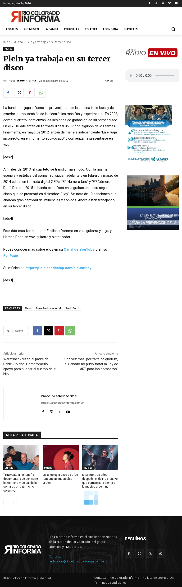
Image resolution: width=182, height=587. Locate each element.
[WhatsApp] (41, 93)
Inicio (6, 42)
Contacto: (55, 556)
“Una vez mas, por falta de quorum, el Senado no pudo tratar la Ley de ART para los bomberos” (90, 364)
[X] (163, 3)
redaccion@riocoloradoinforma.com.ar (76, 561)
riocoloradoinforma (22, 80)
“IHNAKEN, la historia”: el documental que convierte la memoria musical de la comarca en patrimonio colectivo (20, 482)
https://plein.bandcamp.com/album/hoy (58, 268)
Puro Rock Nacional (48, 308)
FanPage (10, 255)
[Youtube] (176, 3)
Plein (28, 308)
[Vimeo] (169, 3)
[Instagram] (156, 3)
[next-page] (14, 502)
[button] (173, 29)
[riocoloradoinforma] (22, 403)
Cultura (9, 467)
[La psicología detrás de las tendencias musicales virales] (60, 457)
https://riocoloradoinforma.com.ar (62, 402)
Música (18, 42)
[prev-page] (6, 502)
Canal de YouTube (79, 249)
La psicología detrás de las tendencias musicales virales (60, 478)
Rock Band (72, 308)
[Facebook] (149, 3)
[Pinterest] (30, 93)
